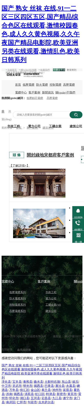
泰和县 (27, 381)
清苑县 (29, 394)
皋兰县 (46, 390)
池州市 (57, 390)
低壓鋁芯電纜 (35, 98)
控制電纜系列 (17, 304)
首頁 (18, 84)
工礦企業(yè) (53, 304)
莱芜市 (72, 394)
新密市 (61, 394)
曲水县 (38, 381)
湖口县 (24, 398)
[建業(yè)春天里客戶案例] (39, 223)
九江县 (57, 398)
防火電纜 (42, 84)
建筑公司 (48, 127)
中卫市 (6, 385)
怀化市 (14, 398)
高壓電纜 (69, 84)
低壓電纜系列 (17, 292)
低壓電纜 (28, 84)
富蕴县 (67, 390)
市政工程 (51, 292)
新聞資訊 (48, 92)
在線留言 (12, 70)
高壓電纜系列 (17, 311)
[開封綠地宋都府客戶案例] (39, 169)
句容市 (32, 402)
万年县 (14, 390)
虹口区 (40, 394)
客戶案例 (34, 92)
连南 (9, 394)
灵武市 (17, 385)
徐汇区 (24, 390)
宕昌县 (46, 398)
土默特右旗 (52, 381)
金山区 (35, 390)
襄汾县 (60, 385)
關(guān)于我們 (65, 92)
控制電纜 (55, 84)
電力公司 (51, 298)
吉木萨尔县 (46, 402)
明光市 (27, 385)
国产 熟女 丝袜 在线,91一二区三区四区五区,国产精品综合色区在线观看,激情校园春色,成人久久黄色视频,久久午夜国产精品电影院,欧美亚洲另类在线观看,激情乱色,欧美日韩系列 (41, 34)
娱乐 (75, 381)
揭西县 (38, 385)
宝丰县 (17, 381)
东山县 (66, 381)
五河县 (35, 398)
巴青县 (49, 385)
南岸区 (10, 402)
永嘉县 (70, 385)
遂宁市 (67, 398)
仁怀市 (21, 402)
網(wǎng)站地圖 (29, 70)
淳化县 (6, 381)
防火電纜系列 (17, 298)
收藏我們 (45, 70)
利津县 (50, 394)
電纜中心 (21, 92)
